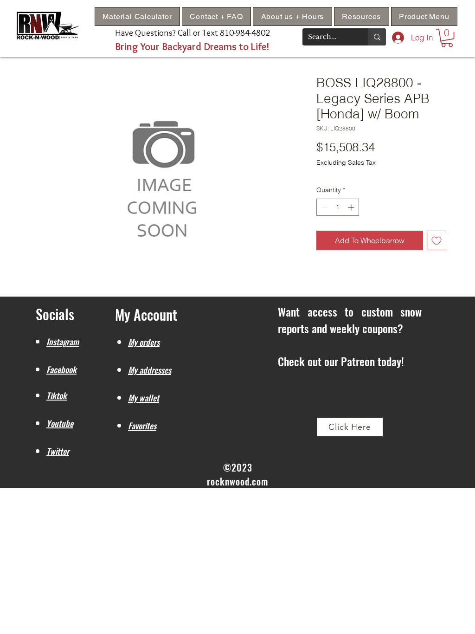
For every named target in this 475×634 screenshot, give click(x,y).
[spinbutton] (337, 207)
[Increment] (352, 207)
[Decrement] (323, 207)
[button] (361, 16)
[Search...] (377, 36)
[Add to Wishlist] (436, 240)
